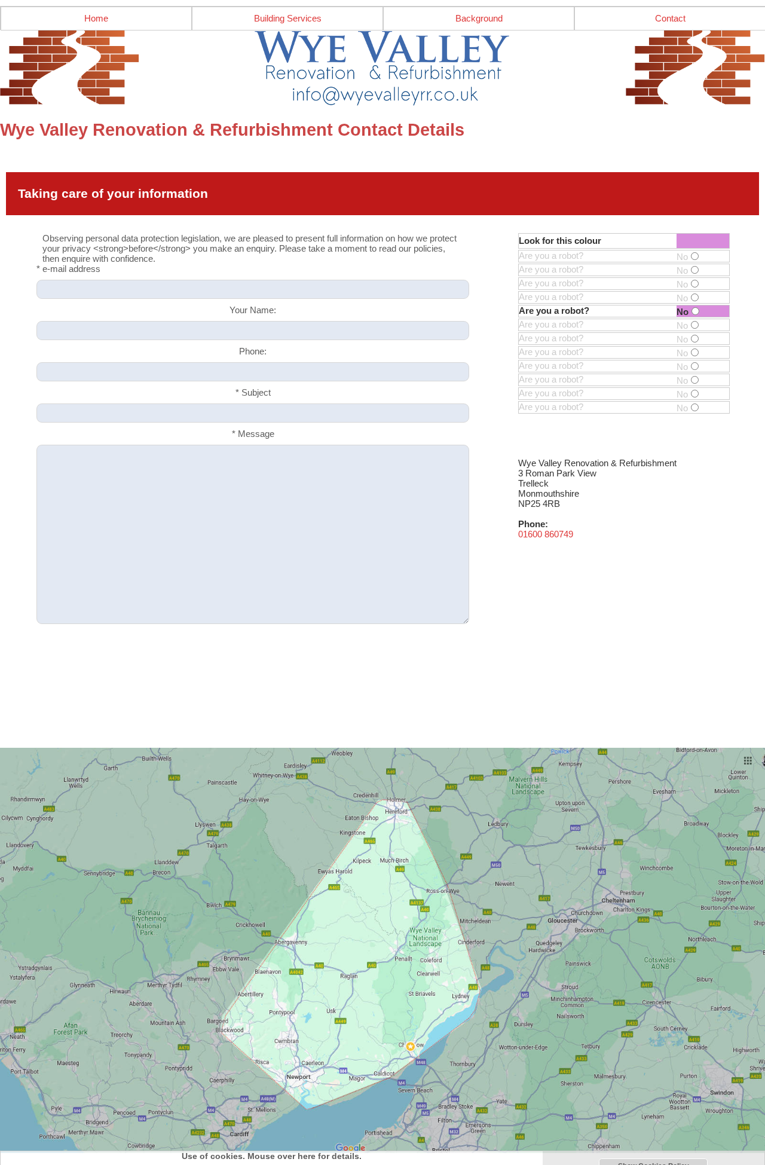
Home (96, 18)
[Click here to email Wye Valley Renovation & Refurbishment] (382, 68)
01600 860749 (545, 534)
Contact (670, 18)
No (682, 257)
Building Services (288, 18)
